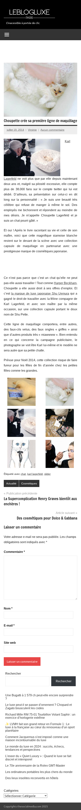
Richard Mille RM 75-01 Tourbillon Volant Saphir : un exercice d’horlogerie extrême (40, 716)
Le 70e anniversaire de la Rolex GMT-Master (35, 765)
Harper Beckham (65, 283)
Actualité (11, 483)
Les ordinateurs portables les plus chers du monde (39, 772)
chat (23, 473)
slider (47, 473)
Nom (8, 608)
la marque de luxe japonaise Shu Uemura (40, 293)
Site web (10, 642)
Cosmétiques (29, 483)
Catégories (11, 790)
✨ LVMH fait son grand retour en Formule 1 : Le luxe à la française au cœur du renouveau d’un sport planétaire (40, 727)
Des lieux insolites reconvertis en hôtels (31, 778)
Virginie (32, 129)
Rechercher (13, 673)
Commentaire (14, 551)
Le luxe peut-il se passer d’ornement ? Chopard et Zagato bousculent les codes (38, 706)
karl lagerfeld (35, 473)
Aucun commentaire (52, 129)
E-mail (9, 625)
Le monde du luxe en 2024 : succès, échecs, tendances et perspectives (34, 748)
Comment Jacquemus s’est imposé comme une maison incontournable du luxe (36, 738)
